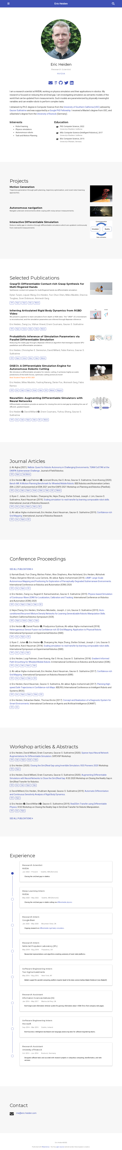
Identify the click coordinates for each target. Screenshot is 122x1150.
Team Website (26, 474)
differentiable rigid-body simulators (51, 928)
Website (37, 303)
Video (30, 303)
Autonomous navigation (26, 207)
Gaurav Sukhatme (18, 110)
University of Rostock (47, 114)
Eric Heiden (61, 3)
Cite (17, 390)
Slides (30, 329)
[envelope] (51, 83)
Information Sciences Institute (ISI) (38, 998)
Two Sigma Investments (33, 972)
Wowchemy (45, 1147)
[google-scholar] (55, 83)
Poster (24, 329)
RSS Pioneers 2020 (89, 765)
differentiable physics (64, 902)
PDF (12, 303)
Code (22, 390)
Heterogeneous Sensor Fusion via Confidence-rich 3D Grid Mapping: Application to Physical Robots (55, 629)
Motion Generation (22, 186)
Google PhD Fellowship (60, 110)
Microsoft (26, 1024)
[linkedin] (71, 83)
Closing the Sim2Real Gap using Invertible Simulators (55, 765)
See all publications (21, 569)
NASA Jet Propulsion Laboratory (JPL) (39, 946)
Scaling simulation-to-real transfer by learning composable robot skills (76, 499)
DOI (46, 390)
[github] (61, 83)
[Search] (113, 3)
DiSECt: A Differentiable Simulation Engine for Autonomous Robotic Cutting (40, 367)
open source (60, 1147)
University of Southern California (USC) (82, 107)
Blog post (59, 390)
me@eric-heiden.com (26, 1113)
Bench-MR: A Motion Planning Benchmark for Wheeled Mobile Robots (42, 483)
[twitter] (66, 83)
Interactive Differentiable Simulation (34, 222)
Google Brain (28, 920)
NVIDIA (25, 868)
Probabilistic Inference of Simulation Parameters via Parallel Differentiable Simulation (45, 338)
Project (17, 303)
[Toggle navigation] (8, 3)
